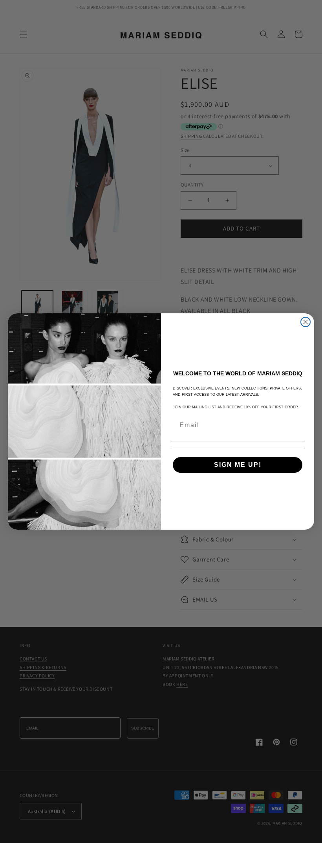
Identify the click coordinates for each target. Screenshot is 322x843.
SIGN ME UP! (238, 464)
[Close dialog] (305, 322)
